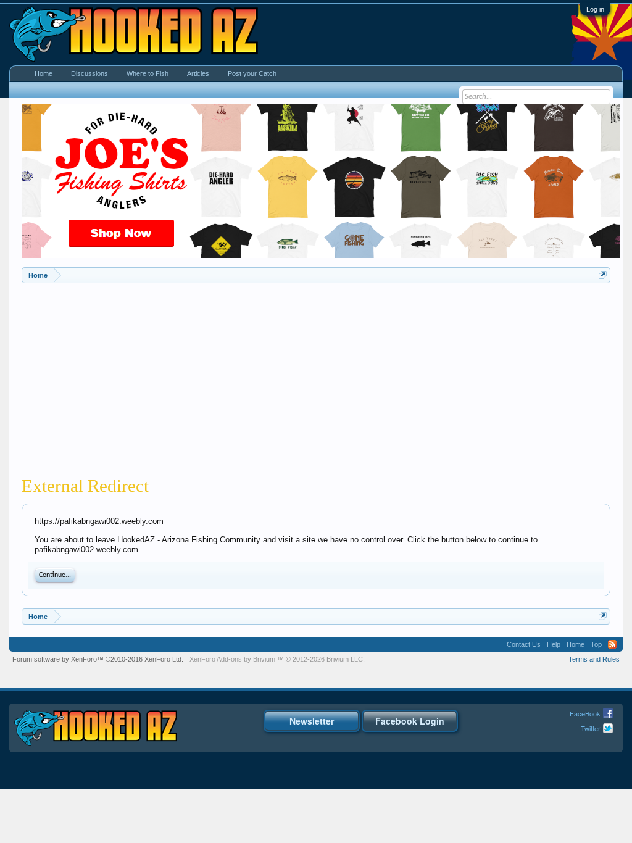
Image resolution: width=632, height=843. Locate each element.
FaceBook (585, 713)
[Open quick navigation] (603, 275)
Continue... (55, 575)
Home (43, 73)
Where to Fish (147, 73)
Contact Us (524, 644)
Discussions (89, 73)
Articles (198, 73)
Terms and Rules (594, 659)
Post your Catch (252, 73)
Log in (595, 9)
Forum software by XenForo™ (97, 659)
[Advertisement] (316, 375)
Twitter (591, 728)
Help (553, 644)
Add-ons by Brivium (277, 659)
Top (596, 644)
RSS (612, 644)
